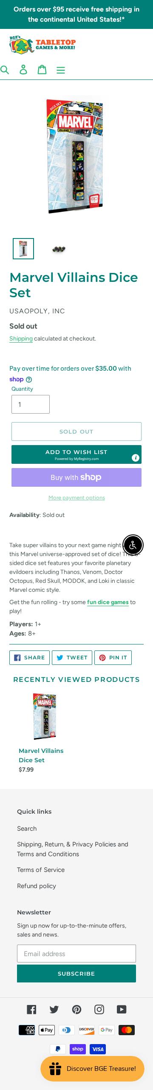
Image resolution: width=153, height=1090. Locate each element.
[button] (76, 454)
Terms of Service (41, 870)
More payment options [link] (76, 497)
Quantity (22, 389)
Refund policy (36, 886)
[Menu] (60, 69)
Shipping (21, 338)
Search (27, 828)
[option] (19, 251)
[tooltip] (135, 458)
